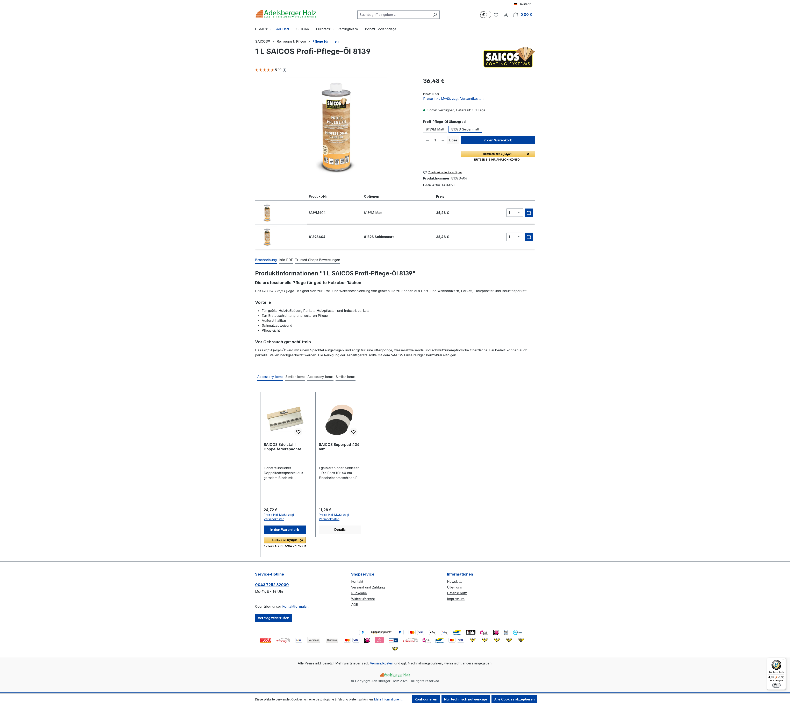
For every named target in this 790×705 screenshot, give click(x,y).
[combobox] (393, 14)
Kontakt (357, 581)
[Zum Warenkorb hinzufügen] (529, 213)
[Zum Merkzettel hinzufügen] (298, 432)
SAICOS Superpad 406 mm (339, 446)
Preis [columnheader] (440, 196)
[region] (335, 128)
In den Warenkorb (497, 140)
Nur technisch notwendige (465, 699)
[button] (498, 156)
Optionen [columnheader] (371, 196)
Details (340, 530)
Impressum (456, 599)
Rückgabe (359, 593)
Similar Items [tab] (295, 377)
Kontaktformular (295, 606)
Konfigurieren (426, 699)
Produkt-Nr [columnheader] (318, 196)
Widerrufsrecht (363, 599)
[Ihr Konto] (506, 14)
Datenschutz (457, 593)
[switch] (776, 685)
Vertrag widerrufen (273, 618)
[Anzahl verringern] (427, 140)
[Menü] (783, 660)
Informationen (460, 574)
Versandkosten (381, 663)
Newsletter (455, 581)
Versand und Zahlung (368, 587)
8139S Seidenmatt (465, 129)
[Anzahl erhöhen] (443, 140)
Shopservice (362, 574)
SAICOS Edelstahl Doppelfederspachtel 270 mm (283, 446)
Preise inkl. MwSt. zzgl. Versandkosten (453, 99)
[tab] (266, 260)
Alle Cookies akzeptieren (514, 699)
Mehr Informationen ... (388, 699)
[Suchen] (435, 14)
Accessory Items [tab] (270, 377)
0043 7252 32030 (272, 585)
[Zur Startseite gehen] (286, 13)
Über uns (454, 587)
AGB (354, 604)
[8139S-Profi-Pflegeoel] (334, 128)
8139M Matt (435, 129)
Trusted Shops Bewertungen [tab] (317, 260)
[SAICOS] (509, 57)
